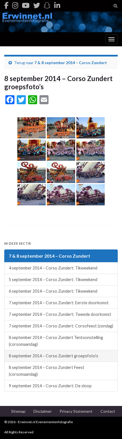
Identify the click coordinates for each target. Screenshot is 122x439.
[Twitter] (36, 5)
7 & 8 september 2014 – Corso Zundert (70, 62)
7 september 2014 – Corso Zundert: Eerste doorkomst (59, 302)
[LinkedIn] (57, 5)
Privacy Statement (76, 411)
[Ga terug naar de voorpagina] (61, 22)
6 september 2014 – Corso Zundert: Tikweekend (53, 291)
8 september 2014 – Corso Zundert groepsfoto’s (53, 355)
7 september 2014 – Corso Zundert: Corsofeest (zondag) (61, 325)
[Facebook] (6, 5)
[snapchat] (47, 5)
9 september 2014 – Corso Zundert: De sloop (50, 385)
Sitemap (18, 411)
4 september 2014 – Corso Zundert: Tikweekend (53, 268)
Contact (107, 411)
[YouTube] (26, 5)
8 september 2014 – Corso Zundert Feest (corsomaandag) (46, 371)
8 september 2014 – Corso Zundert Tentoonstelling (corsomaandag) (56, 341)
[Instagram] (15, 5)
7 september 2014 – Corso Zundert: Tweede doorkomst (60, 314)
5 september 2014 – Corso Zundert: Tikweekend (53, 279)
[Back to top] (109, 426)
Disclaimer (42, 411)
